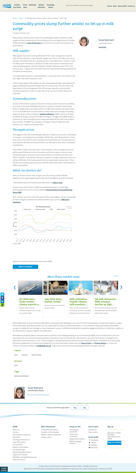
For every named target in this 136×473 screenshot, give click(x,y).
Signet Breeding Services (22, 452)
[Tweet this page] (2, 294)
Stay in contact (25, 266)
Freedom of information (50, 432)
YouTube (94, 447)
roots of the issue (34, 43)
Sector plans (25, 6)
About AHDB (122, 6)
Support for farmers (20, 455)
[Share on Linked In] (2, 301)
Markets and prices (41, 6)
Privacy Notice (100, 343)
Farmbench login (19, 450)
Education (16, 437)
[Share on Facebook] (2, 298)
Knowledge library (50, 6)
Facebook (94, 440)
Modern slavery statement (51, 435)
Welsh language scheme (75, 442)
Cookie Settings (4, 469)
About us (16, 430)
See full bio (102, 47)
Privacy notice (46, 437)
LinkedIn (94, 445)
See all (116, 276)
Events (109, 6)
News (115, 6)
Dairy (16, 355)
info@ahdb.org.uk (44, 346)
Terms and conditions (73, 435)
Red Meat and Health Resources (25, 457)
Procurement (18, 445)
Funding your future (17, 6)
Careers (16, 432)
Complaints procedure (49, 430)
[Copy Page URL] (2, 305)
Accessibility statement (74, 431)
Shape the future (19, 460)
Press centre (93, 432)
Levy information (19, 442)
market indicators (47, 114)
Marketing (32, 5)
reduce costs (57, 183)
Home (15, 18)
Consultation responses (22, 435)
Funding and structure (21, 440)
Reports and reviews (20, 447)
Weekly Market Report (21, 376)
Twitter (93, 442)
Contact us (131, 6)
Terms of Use (86, 343)
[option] (30, 297)
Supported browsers (77, 439)
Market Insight (36, 355)
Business (25, 355)
